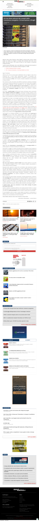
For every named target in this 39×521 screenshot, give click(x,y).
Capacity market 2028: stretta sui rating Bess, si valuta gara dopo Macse (10, 234)
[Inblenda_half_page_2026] (19, 389)
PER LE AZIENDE (6, 504)
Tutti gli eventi (32, 437)
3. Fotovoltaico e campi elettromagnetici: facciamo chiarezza (16, 480)
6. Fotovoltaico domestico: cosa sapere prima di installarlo (16, 473)
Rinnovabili (21, 497)
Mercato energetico (22, 500)
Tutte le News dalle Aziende (28, 324)
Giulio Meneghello (5, 237)
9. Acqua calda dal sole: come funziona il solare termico (15, 466)
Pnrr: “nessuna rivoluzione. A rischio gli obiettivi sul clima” (17, 70)
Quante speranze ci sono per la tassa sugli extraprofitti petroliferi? (27, 220)
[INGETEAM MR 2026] (19, 260)
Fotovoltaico (21, 496)
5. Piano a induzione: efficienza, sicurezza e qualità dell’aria (16, 476)
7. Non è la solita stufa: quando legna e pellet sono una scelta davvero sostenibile (18, 471)
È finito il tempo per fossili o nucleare (13, 68)
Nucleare (29, 6)
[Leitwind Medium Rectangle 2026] (19, 332)
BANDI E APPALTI (12, 342)
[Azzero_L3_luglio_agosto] (19, 13)
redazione (21, 516)
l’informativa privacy (14, 249)
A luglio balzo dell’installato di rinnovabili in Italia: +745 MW (27, 234)
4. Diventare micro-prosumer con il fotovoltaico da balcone (16, 478)
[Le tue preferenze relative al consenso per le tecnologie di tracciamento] (37, 519)
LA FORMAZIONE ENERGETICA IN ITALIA (17, 350)
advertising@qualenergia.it (9, 507)
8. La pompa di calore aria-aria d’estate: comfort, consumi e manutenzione (19, 468)
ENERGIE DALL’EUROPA (14, 358)
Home (4, 9)
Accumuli (21, 501)
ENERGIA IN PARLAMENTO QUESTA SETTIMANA (19, 366)
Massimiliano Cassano (6, 221)
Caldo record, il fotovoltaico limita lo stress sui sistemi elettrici (10, 219)
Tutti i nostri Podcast (30, 483)
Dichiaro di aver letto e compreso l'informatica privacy (12, 248)
